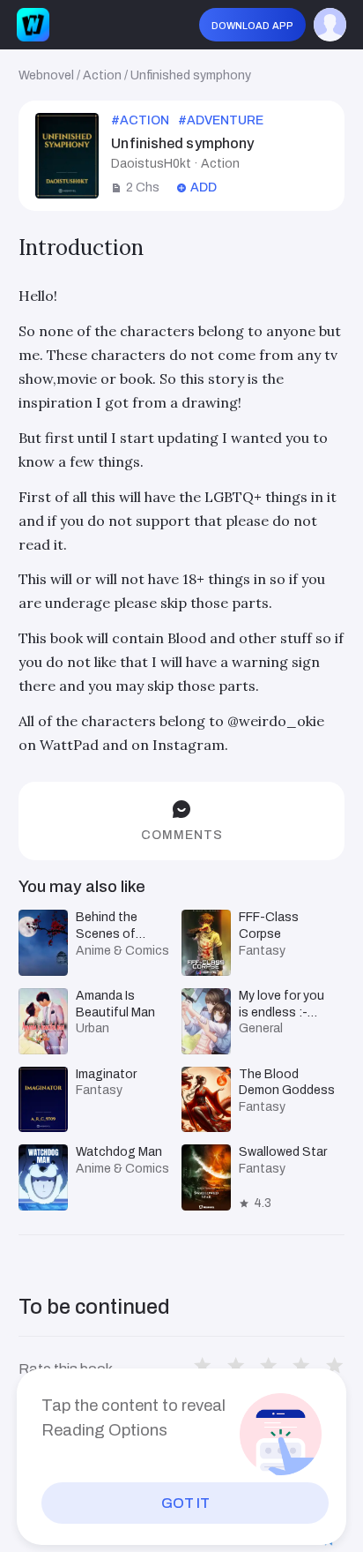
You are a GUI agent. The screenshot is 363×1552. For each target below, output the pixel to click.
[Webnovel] (33, 24)
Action (102, 75)
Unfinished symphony (190, 75)
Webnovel (46, 75)
